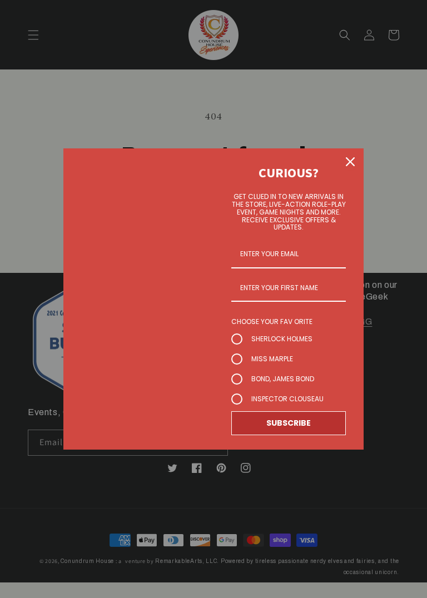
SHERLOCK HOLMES (281, 338)
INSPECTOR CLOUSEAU (287, 398)
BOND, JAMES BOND (282, 378)
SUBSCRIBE (288, 422)
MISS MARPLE (272, 358)
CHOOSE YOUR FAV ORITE (271, 321)
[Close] (350, 161)
